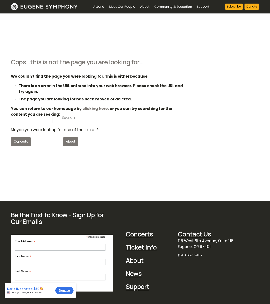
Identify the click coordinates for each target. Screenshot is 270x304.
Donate (251, 7)
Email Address (25, 241)
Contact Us (194, 234)
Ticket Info (141, 247)
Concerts (21, 141)
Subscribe (234, 7)
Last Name (23, 271)
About (70, 141)
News (134, 273)
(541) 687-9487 (190, 255)
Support (137, 286)
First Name (23, 256)
